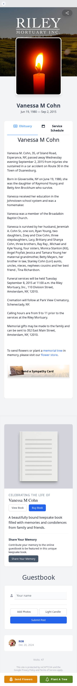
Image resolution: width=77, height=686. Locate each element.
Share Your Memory (23, 558)
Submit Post (38, 620)
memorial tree (52, 351)
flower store (49, 355)
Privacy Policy (28, 670)
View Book (18, 507)
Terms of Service (48, 670)
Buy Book (37, 507)
